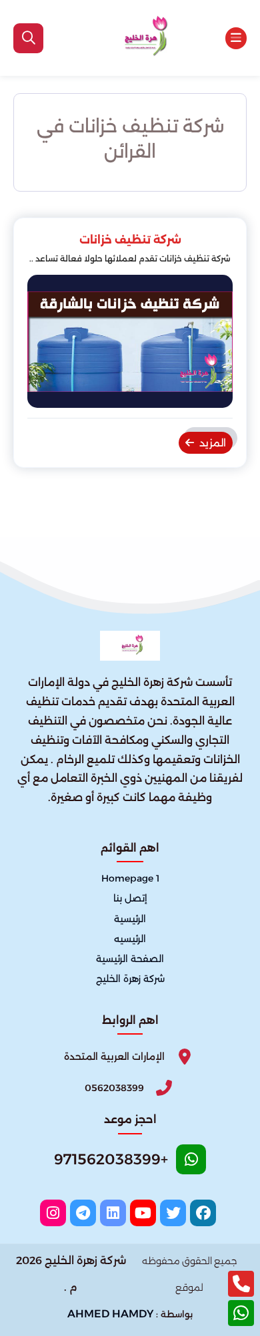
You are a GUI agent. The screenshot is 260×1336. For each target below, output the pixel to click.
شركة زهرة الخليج (130, 979)
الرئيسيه (130, 939)
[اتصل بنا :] (241, 1283)
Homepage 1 (130, 879)
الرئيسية (130, 919)
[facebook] (203, 1213)
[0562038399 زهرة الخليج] (141, 38)
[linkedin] (113, 1213)
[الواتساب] (241, 1313)
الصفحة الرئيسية (130, 959)
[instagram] (53, 1213)
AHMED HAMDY (110, 1313)
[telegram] (83, 1213)
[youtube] (143, 1213)
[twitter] (173, 1213)
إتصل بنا (130, 899)
